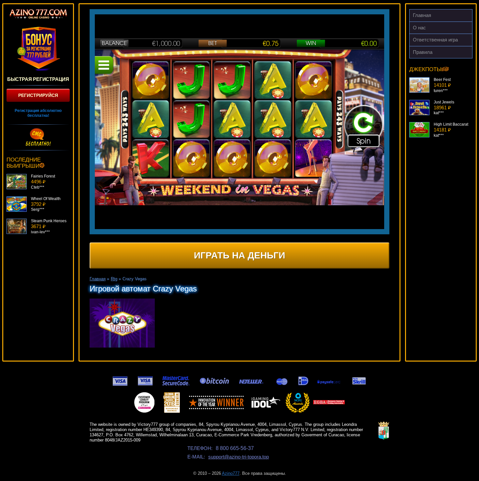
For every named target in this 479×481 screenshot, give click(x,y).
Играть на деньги (239, 255)
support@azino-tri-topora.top (238, 456)
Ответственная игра (435, 39)
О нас (419, 27)
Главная (422, 15)
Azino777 (231, 473)
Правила (422, 52)
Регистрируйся (38, 95)
